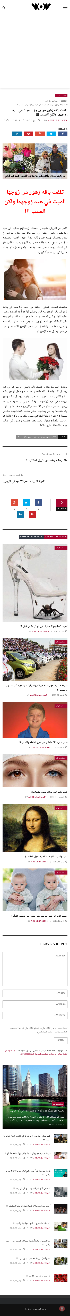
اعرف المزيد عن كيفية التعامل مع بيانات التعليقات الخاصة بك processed (36, 1052)
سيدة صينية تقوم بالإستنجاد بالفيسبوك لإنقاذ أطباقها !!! (27, 1154)
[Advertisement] (35, 51)
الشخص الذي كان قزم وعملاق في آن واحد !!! (31, 1189)
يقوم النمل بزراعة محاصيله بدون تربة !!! (33, 1258)
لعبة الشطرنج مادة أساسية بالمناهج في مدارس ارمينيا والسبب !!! (27, 1243)
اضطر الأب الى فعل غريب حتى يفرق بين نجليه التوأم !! (39, 916)
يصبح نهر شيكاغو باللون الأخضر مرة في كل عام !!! (37, 1110)
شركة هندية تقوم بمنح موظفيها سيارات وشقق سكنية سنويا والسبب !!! (36, 687)
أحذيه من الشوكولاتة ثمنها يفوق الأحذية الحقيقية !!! (28, 1206)
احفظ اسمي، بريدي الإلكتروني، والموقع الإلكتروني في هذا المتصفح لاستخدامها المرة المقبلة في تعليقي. (38, 1030)
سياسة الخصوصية (40, 1309)
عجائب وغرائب (61, 95)
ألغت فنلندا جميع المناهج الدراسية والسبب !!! (31, 1223)
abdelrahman (57, 120)
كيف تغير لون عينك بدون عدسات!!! (49, 792)
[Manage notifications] (62, 1308)
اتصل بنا (28, 1309)
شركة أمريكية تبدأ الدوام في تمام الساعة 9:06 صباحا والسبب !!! (28, 1173)
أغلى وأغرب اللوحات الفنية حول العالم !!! (46, 857)
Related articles (55, 537)
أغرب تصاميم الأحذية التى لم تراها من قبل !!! (43, 626)
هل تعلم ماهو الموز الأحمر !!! (38, 1276)
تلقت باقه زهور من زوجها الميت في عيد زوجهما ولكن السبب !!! (37, 436)
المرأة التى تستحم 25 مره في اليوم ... (24, 481)
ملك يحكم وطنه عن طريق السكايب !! (46, 460)
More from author (31, 537)
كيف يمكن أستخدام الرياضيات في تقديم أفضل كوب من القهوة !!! (26, 1138)
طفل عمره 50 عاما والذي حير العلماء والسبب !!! (43, 742)
